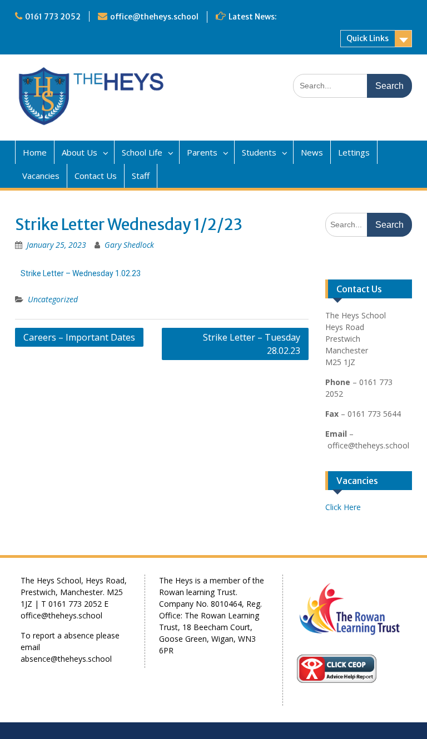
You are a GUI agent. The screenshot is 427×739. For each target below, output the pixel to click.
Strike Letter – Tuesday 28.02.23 (251, 344)
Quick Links (367, 38)
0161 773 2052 (53, 17)
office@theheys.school (154, 17)
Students (259, 152)
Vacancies (40, 175)
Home (35, 152)
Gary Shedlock (129, 244)
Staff (141, 175)
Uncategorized (53, 299)
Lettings (354, 152)
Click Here (343, 507)
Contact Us (96, 175)
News (312, 152)
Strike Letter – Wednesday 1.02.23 (81, 273)
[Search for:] (352, 85)
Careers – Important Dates (79, 337)
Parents (202, 152)
